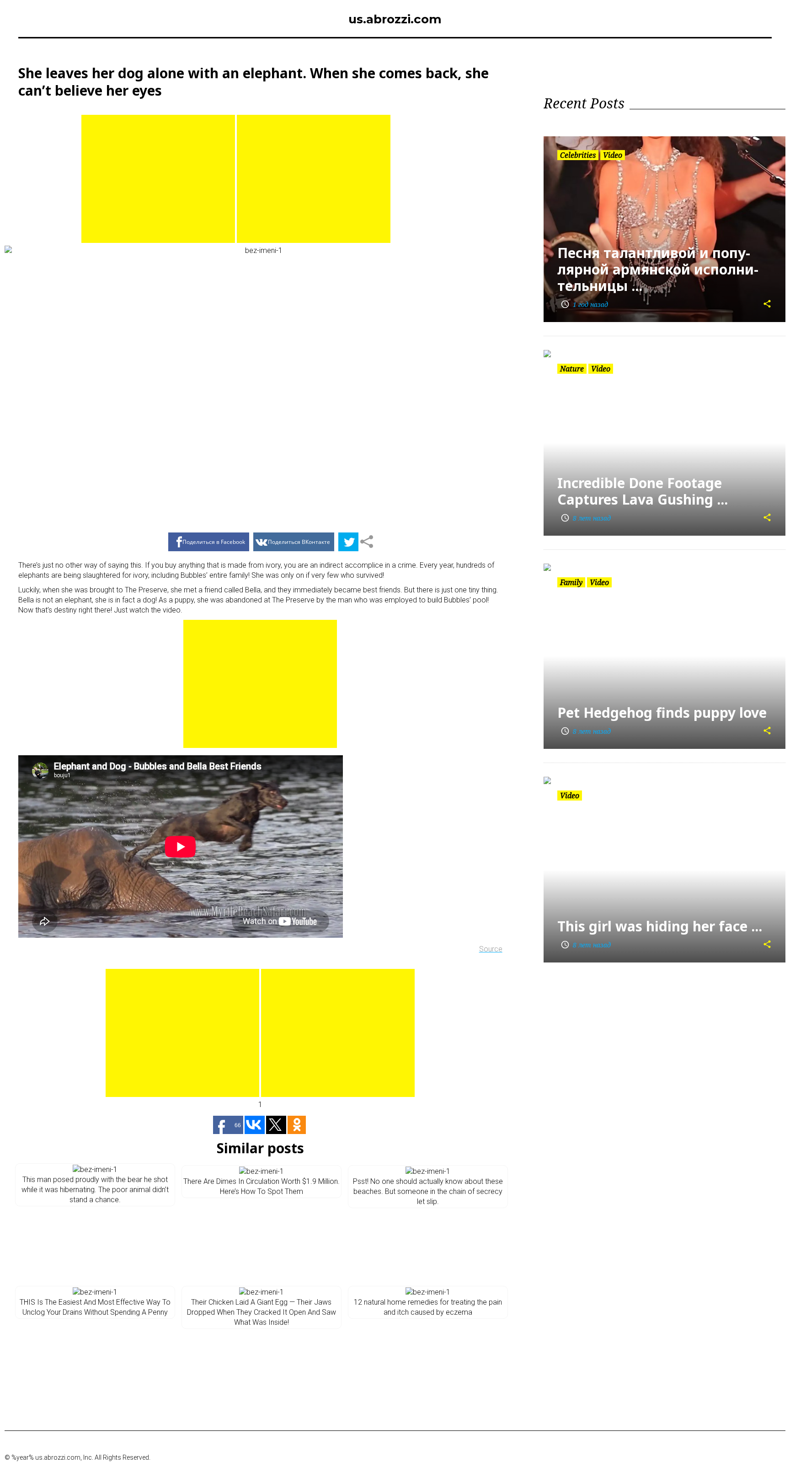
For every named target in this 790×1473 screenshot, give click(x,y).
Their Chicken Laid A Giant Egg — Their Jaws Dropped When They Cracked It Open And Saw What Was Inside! (261, 1312)
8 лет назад (585, 518)
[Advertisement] (158, 179)
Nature (572, 369)
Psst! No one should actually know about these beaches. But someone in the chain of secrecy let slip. (428, 1191)
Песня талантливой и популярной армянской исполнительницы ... (657, 269)
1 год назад (584, 304)
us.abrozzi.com (395, 19)
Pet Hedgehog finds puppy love (662, 712)
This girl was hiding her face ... (659, 926)
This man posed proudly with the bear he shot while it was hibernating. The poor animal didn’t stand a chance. (95, 1189)
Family (571, 582)
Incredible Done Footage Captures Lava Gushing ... (642, 491)
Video (612, 155)
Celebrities (578, 155)
